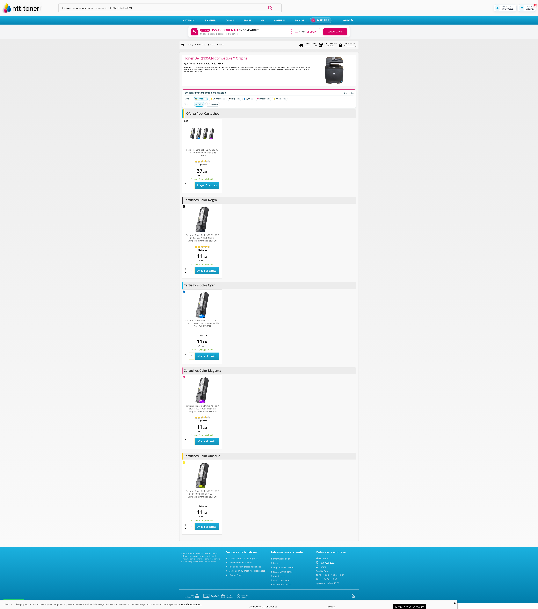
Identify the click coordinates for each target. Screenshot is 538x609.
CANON (230, 20)
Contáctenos (279, 576)
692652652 (331, 44)
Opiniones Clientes (282, 584)
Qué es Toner (236, 575)
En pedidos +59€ (311, 44)
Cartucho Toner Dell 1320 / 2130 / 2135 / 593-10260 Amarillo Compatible (202, 494)
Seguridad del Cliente (283, 567)
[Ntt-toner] (182, 45)
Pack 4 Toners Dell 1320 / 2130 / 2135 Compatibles (202, 152)
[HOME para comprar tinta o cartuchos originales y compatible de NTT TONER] (22, 13)
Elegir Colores (207, 185)
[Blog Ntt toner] (353, 597)
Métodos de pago (350, 44)
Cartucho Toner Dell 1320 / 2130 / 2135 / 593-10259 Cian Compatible (202, 323)
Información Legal (281, 558)
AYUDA (347, 20)
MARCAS (299, 20)
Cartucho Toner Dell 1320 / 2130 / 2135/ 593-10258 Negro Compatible (202, 238)
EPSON (247, 20)
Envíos (276, 563)
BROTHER (210, 20)
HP (262, 20)
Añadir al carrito (206, 270)
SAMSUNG (279, 20)
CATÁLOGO (189, 20)
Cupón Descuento (281, 580)
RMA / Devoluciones (283, 571)
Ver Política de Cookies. (191, 604)
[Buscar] (270, 7)
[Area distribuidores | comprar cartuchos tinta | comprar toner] (182, 551)
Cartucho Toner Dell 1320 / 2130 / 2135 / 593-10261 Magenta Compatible (202, 408)
